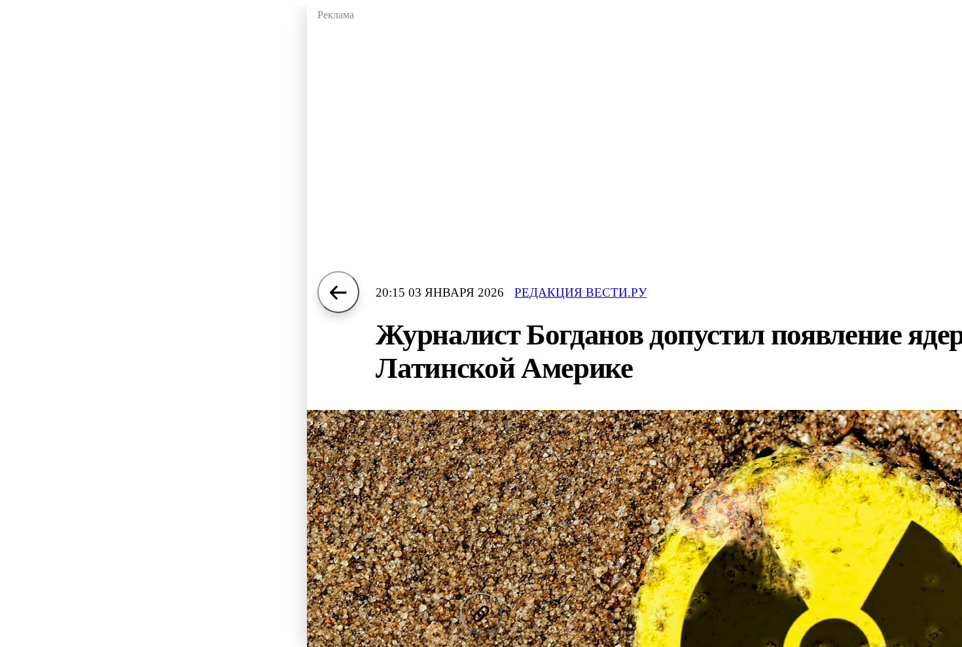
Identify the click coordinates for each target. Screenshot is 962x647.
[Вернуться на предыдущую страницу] (338, 292)
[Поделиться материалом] (481, 614)
